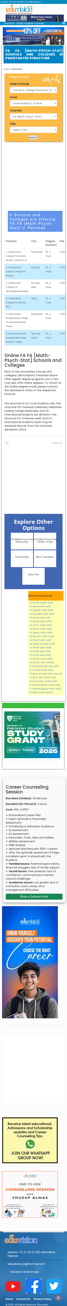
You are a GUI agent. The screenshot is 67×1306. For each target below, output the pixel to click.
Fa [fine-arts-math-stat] (43, 677)
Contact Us (23, 1299)
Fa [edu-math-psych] (41, 692)
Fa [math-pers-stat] (40, 647)
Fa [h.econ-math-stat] (41, 636)
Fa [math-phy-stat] (40, 617)
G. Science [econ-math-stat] (45, 684)
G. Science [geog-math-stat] (45, 688)
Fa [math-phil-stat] (40, 651)
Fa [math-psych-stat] (41, 602)
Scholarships (22, 557)
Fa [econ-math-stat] (41, 628)
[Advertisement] (33, 176)
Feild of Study (19, 84)
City (13, 124)
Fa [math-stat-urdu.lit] (42, 662)
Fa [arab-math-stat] (41, 621)
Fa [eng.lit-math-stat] (41, 610)
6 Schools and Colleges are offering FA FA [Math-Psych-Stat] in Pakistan (33, 221)
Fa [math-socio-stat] (41, 658)
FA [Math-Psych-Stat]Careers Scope (45, 540)
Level (13, 97)
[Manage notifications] (58, 1298)
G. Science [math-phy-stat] (44, 666)
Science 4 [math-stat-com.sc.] (46, 673)
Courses (16, 110)
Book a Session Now (34, 896)
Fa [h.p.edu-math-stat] (42, 613)
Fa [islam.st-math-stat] (42, 643)
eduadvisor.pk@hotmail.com (26, 1264)
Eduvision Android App (24, 1272)
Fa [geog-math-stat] (41, 632)
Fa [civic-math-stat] (40, 625)
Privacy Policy (42, 1299)
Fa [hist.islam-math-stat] (43, 681)
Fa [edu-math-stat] (40, 606)
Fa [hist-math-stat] (40, 640)
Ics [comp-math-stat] (41, 669)
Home (6, 69)
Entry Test (33, 574)
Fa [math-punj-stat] (40, 654)
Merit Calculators (45, 557)
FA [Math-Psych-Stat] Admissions (22, 540)
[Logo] (33, 1238)
